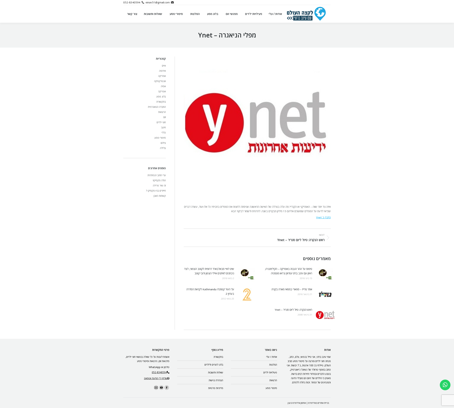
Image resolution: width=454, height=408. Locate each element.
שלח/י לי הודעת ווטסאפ (155, 378)
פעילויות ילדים (270, 372)
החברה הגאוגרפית (157, 106)
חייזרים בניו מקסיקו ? (156, 190)
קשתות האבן (160, 195)
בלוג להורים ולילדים (213, 364)
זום (164, 117)
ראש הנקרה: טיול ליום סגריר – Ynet (293, 309)
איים (164, 65)
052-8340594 (131, 2)
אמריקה (162, 76)
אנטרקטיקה (160, 81)
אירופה (162, 70)
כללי (164, 132)
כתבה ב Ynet (323, 217)
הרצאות (162, 112)
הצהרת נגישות (216, 380)
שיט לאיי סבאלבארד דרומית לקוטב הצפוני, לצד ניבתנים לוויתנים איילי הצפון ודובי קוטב (209, 271)
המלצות (273, 364)
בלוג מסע (161, 96)
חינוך (163, 127)
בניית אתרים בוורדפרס (318, 402)
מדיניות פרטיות (215, 388)
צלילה (163, 148)
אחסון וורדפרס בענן (297, 402)
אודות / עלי (271, 356)
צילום (163, 143)
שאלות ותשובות (215, 372)
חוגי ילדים (161, 122)
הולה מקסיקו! (159, 180)
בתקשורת (161, 101)
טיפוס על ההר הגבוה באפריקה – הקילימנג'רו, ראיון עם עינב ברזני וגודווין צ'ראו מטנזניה (288, 271)
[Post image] (325, 275)
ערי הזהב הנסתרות (157, 175)
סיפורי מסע (160, 137)
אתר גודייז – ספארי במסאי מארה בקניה (292, 289)
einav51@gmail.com (158, 2)
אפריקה (162, 91)
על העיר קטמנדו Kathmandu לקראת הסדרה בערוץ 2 (210, 291)
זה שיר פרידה (159, 185)
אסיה (163, 86)
